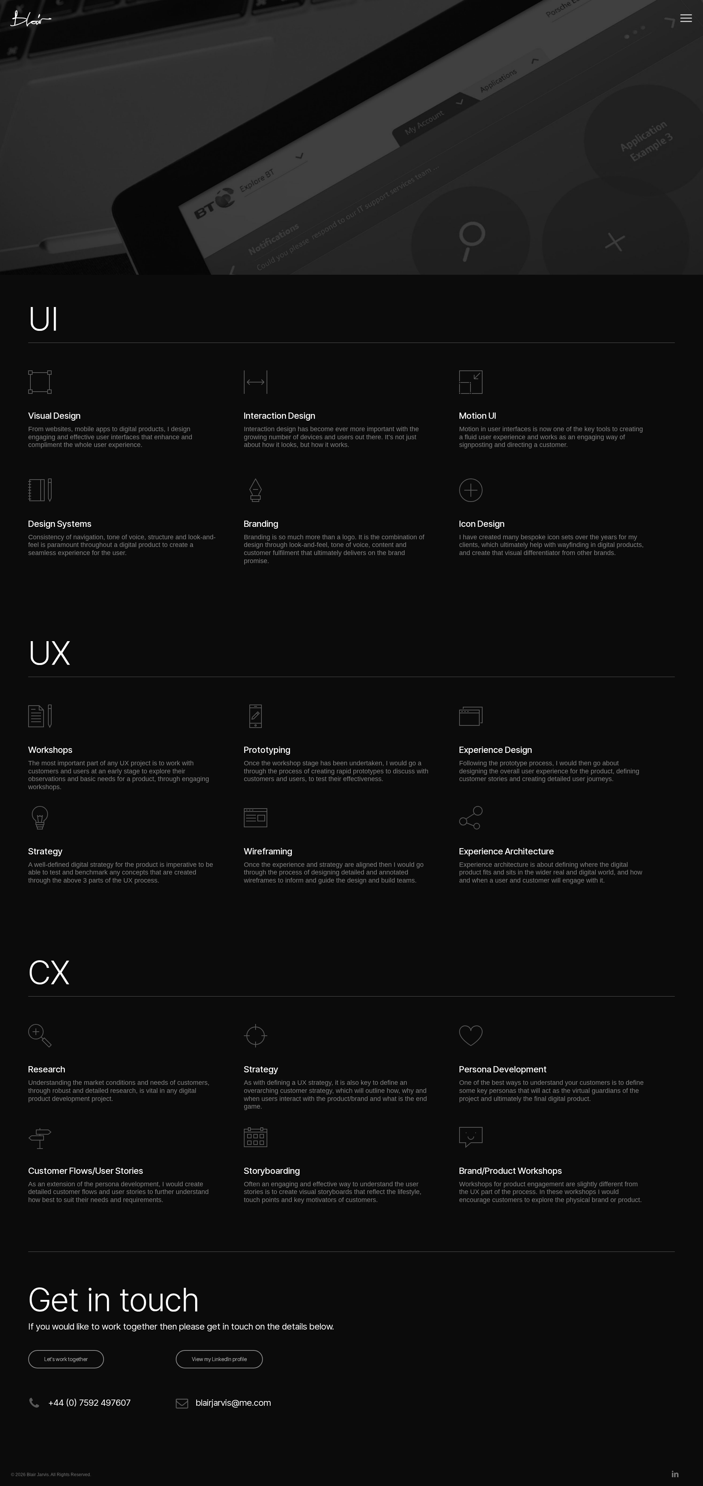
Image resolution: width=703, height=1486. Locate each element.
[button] (686, 18)
